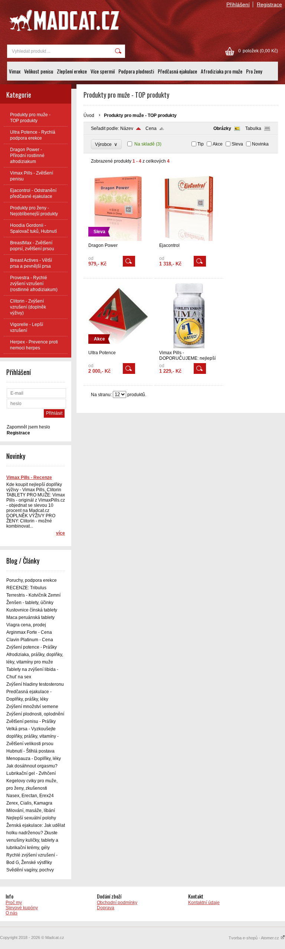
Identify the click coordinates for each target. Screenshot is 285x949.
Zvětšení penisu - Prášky (31, 721)
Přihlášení (238, 4)
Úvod (88, 115)
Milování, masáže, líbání (30, 810)
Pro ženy (254, 71)
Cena (151, 128)
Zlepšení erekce (72, 71)
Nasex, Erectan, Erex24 (30, 795)
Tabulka (253, 128)
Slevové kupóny (22, 907)
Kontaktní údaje (204, 902)
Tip (200, 144)
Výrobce (106, 144)
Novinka (260, 144)
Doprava (105, 907)
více (60, 533)
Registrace (269, 4)
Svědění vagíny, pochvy (30, 870)
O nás (11, 913)
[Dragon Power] (118, 239)
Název (126, 128)
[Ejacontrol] (189, 239)
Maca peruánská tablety (30, 617)
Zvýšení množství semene (32, 706)
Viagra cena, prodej (26, 624)
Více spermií (103, 71)
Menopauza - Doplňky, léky (33, 758)
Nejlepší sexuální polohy (31, 818)
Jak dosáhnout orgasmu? (32, 766)
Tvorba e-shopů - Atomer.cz (254, 938)
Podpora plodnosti (136, 71)
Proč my (14, 902)
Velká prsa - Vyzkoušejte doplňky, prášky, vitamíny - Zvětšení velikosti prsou (32, 736)
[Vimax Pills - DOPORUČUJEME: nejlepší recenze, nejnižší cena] (189, 346)
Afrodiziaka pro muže (221, 71)
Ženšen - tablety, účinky (29, 602)
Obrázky (222, 128)
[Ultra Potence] (118, 346)
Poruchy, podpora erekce (31, 580)
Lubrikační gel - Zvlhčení (31, 773)
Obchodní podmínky (117, 902)
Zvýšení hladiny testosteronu (35, 684)
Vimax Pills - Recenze (29, 477)
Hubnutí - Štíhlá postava (30, 751)
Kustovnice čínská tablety (31, 610)
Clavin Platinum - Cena (29, 639)
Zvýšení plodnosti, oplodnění (35, 714)
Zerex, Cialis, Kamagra (29, 803)
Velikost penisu (38, 71)
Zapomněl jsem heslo (28, 427)
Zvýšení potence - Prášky (31, 647)
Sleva (237, 144)
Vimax (14, 71)
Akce (218, 144)
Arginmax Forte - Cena (29, 632)
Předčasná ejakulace (177, 71)
